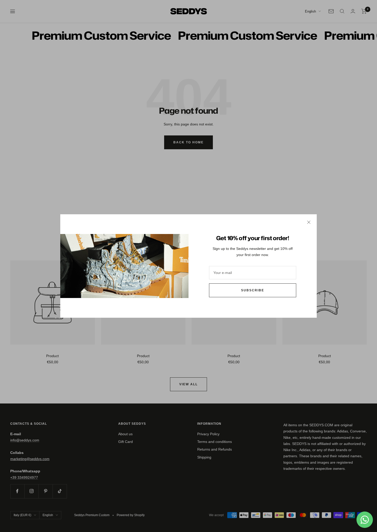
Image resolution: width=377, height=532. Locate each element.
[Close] (309, 222)
